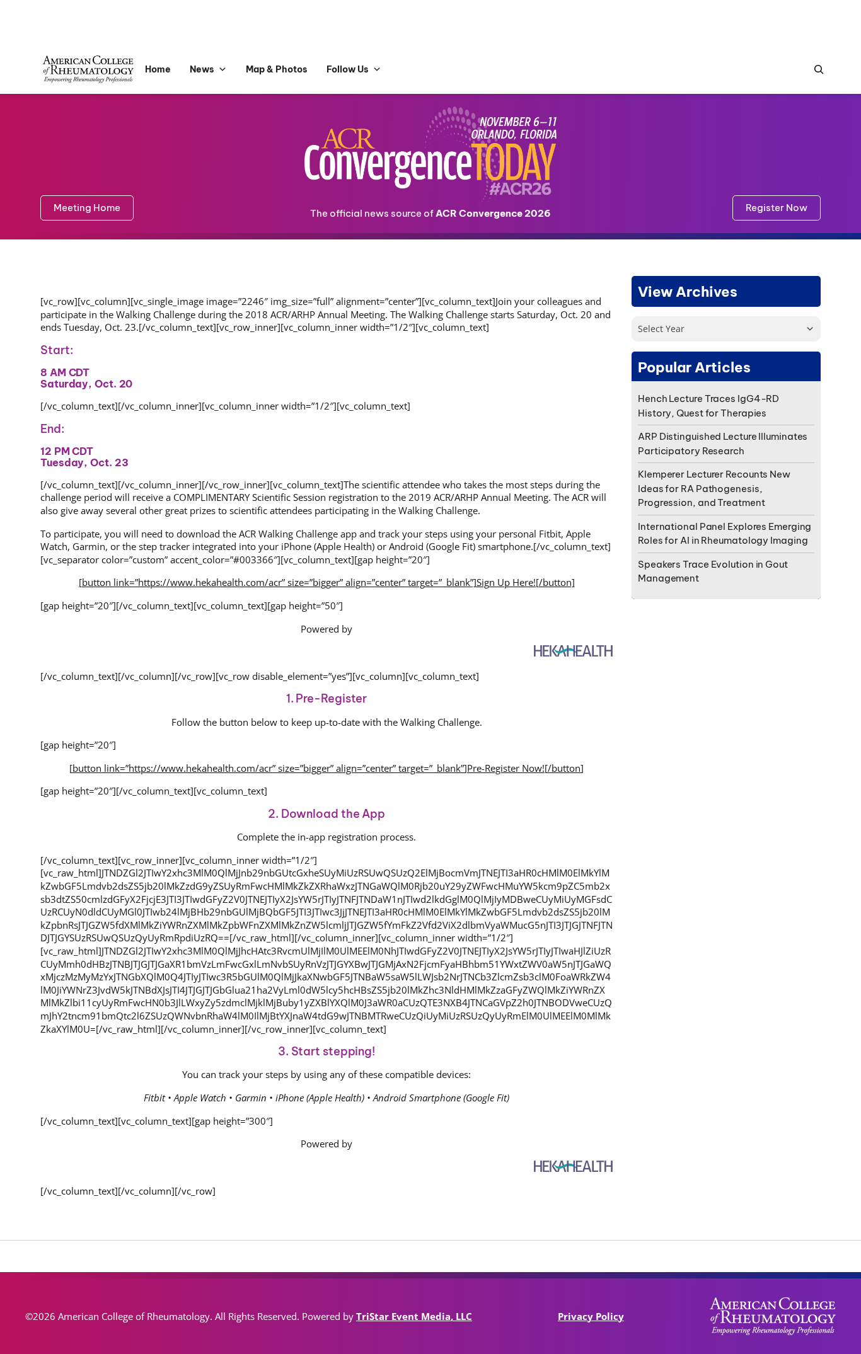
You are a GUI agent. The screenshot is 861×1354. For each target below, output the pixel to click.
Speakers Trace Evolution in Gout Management (713, 571)
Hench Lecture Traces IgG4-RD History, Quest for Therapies (708, 406)
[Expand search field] (815, 69)
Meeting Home (87, 208)
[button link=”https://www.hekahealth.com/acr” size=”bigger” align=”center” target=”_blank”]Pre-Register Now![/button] (326, 768)
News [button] (202, 69)
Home (158, 69)
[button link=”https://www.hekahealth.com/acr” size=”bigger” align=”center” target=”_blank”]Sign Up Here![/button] (327, 582)
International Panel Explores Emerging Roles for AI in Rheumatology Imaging (724, 533)
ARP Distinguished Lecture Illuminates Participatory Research (722, 443)
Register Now (776, 208)
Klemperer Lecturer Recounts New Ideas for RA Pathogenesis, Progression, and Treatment (714, 488)
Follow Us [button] (347, 69)
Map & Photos (277, 69)
